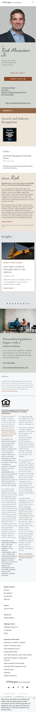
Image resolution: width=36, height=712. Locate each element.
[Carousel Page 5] (18, 303)
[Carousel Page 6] (20, 303)
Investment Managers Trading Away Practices (15, 659)
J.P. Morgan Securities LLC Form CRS (8, 430)
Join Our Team (8, 608)
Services (6, 590)
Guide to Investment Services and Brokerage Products (9, 433)
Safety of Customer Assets (12, 645)
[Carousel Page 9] (28, 303)
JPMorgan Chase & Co (11, 627)
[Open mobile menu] (33, 2)
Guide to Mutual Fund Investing (14, 663)
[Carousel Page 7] (23, 303)
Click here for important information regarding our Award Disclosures (18, 167)
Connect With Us (9, 618)
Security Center (9, 669)
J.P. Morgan (8, 630)
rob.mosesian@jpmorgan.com (18, 103)
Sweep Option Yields (10, 652)
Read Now (8, 288)
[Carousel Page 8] (26, 303)
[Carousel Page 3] (12, 303)
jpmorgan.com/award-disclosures (10, 391)
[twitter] (15, 687)
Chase (6, 633)
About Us (7, 599)
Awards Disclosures (10, 676)
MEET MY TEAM (17, 73)
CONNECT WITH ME (18, 79)
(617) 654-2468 (9, 363)
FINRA (26, 515)
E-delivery (7, 672)
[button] (34, 698)
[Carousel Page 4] (15, 303)
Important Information (26, 556)
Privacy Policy (6, 710)
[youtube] (27, 687)
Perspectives (8, 596)
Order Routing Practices (12, 648)
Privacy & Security (9, 694)
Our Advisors (8, 593)
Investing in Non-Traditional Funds (15, 666)
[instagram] (24, 687)
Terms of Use (23, 694)
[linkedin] (10, 687)
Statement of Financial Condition (14, 642)
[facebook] (19, 687)
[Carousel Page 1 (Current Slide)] (7, 303)
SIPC (32, 515)
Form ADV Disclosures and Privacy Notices (18, 655)
